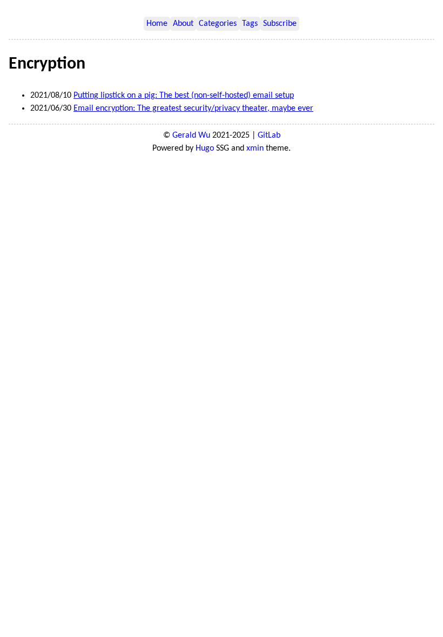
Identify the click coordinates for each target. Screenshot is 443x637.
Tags (250, 23)
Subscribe (280, 23)
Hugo (205, 148)
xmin (255, 148)
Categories (218, 23)
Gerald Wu (191, 135)
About (183, 23)
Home (156, 23)
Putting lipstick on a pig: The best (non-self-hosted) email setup (183, 95)
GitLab (269, 135)
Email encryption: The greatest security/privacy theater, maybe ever (193, 108)
